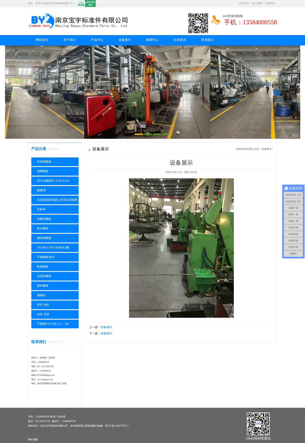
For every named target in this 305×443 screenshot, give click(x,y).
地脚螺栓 (43, 171)
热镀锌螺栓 (44, 218)
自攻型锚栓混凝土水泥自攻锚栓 (57, 199)
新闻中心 (152, 39)
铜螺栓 (41, 295)
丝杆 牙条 (43, 314)
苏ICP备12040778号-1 (117, 425)
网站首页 (42, 39)
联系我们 (271, 3)
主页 (256, 148)
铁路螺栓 (43, 266)
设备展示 (124, 39)
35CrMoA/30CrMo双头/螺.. (54, 247)
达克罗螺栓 (44, 276)
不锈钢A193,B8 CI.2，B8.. (53, 323)
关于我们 (69, 39)
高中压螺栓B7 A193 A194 (53, 180)
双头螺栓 (43, 228)
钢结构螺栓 (44, 238)
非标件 (41, 209)
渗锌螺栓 (43, 285)
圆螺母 (41, 190)
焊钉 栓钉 (43, 304)
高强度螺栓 (44, 161)
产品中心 (97, 39)
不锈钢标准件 (45, 257)
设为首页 (244, 3)
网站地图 (33, 439)
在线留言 (180, 39)
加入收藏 (257, 3)
